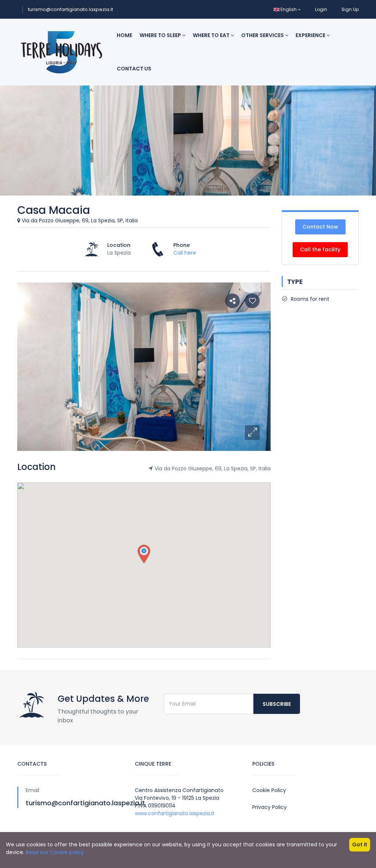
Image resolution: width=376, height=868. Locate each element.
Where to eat (212, 35)
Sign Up (350, 9)
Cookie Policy (269, 790)
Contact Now (320, 226)
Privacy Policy (269, 807)
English (288, 9)
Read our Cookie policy (55, 852)
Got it (359, 844)
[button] (252, 432)
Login (321, 9)
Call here (184, 252)
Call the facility (320, 249)
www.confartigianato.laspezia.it (174, 813)
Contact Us (134, 68)
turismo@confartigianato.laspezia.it (70, 9)
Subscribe (277, 704)
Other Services (263, 35)
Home (124, 35)
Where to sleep (161, 35)
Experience (311, 35)
